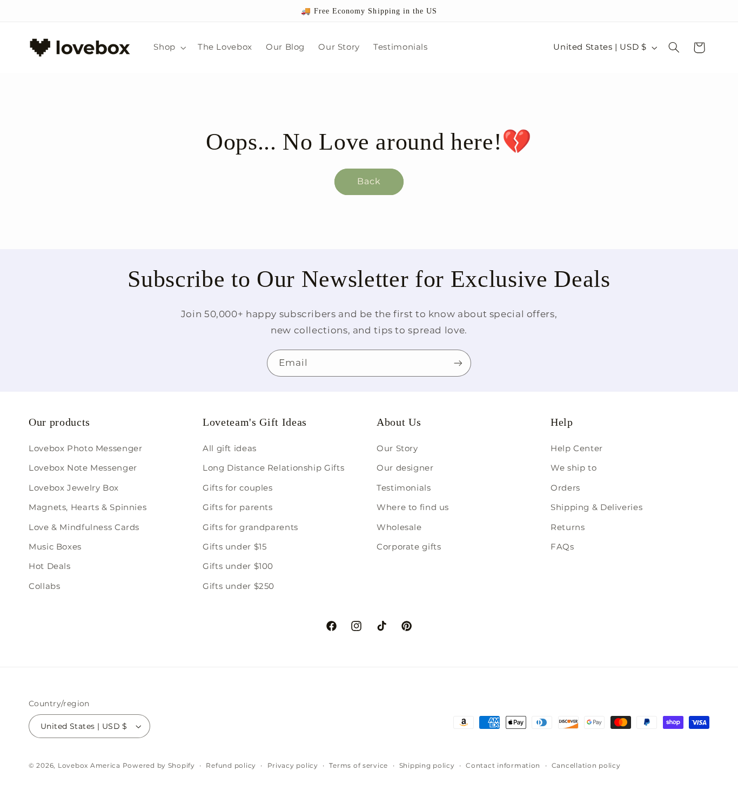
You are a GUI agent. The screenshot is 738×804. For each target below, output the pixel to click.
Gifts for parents (238, 507)
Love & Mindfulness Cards (84, 527)
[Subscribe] (458, 363)
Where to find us (413, 507)
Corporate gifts (409, 547)
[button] (169, 47)
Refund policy (231, 765)
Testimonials (404, 488)
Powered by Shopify (159, 765)
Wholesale (399, 527)
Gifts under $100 (238, 566)
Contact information (503, 765)
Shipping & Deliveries (596, 507)
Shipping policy (427, 765)
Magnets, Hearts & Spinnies (87, 507)
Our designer (405, 468)
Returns (568, 527)
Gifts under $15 (234, 547)
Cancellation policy (586, 765)
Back (369, 181)
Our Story (397, 448)
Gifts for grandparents (250, 527)
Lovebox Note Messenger (83, 468)
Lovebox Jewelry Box (74, 488)
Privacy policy (292, 765)
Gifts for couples (238, 488)
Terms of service (358, 765)
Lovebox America (89, 765)
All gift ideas (230, 448)
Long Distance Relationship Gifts (273, 468)
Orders (565, 488)
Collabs (44, 586)
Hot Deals (50, 566)
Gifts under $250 (238, 586)
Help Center (577, 448)
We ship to (573, 468)
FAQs (562, 547)
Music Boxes (55, 547)
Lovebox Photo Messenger (86, 448)
